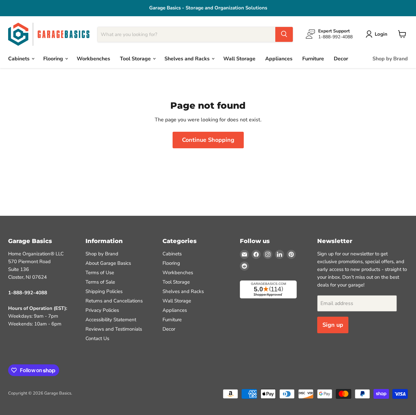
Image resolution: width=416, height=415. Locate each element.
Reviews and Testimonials (113, 329)
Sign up (332, 325)
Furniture (313, 58)
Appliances (278, 58)
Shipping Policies (104, 291)
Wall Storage (239, 58)
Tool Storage (136, 58)
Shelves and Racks (187, 58)
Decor (341, 58)
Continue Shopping (208, 140)
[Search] (284, 34)
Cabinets (19, 58)
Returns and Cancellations (114, 301)
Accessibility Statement (110, 319)
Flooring (53, 58)
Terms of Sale (100, 282)
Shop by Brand (390, 58)
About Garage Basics (108, 263)
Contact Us (97, 338)
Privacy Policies (102, 310)
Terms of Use (99, 272)
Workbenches (93, 58)
